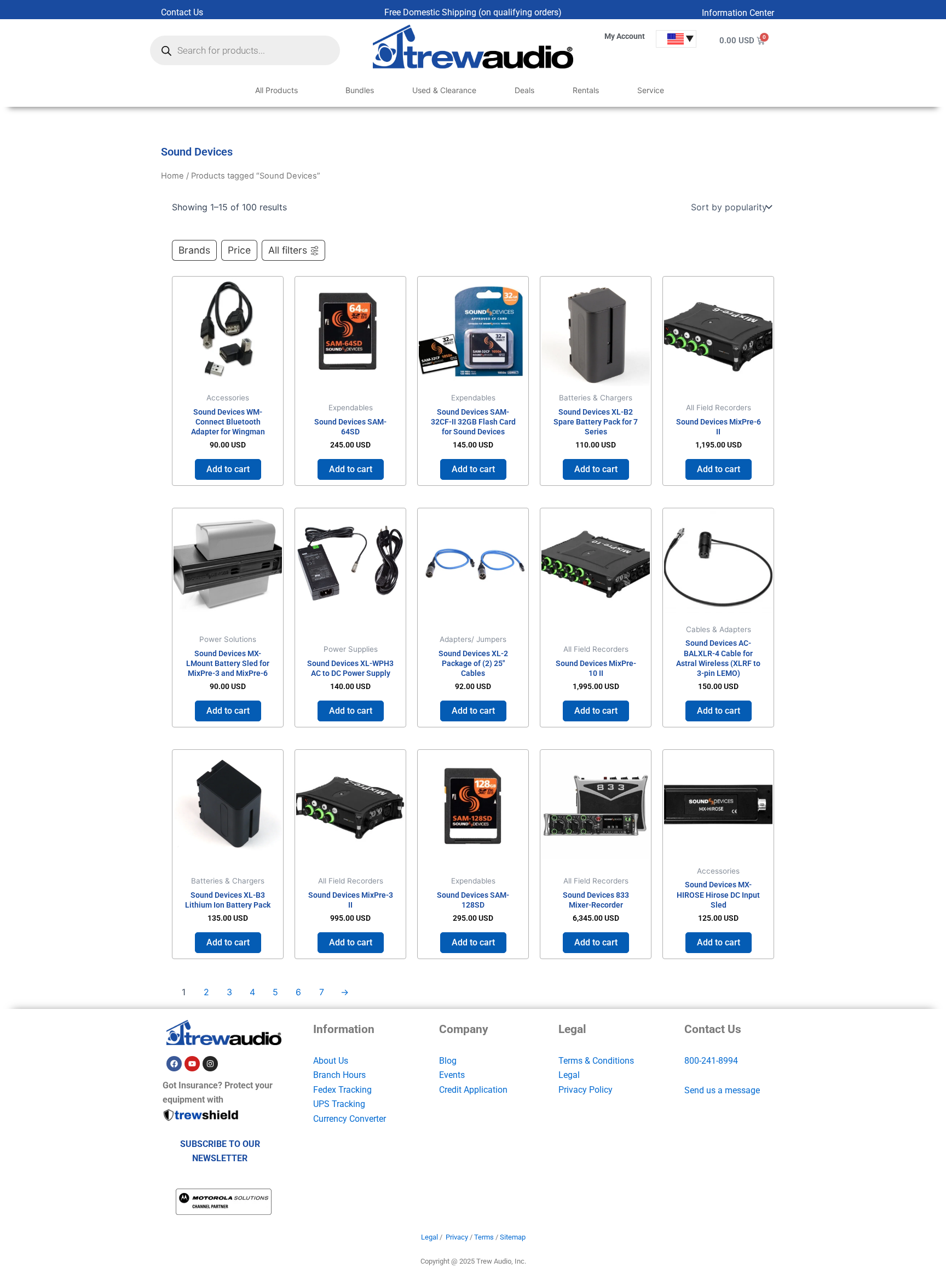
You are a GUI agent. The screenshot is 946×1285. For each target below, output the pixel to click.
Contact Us (182, 12)
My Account (624, 36)
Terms (484, 1237)
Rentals (586, 90)
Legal (569, 1075)
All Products (276, 90)
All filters (287, 250)
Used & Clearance (444, 90)
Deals (524, 90)
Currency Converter (349, 1119)
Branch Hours (339, 1075)
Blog (448, 1060)
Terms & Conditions (596, 1060)
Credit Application (473, 1090)
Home (172, 176)
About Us (330, 1060)
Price (239, 250)
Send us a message (722, 1090)
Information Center (738, 13)
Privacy (457, 1237)
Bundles (359, 90)
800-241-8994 (711, 1060)
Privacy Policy (585, 1090)
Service (650, 90)
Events (452, 1075)
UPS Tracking (339, 1104)
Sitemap (513, 1237)
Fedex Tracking (342, 1090)
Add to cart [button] (228, 469)
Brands (194, 250)
